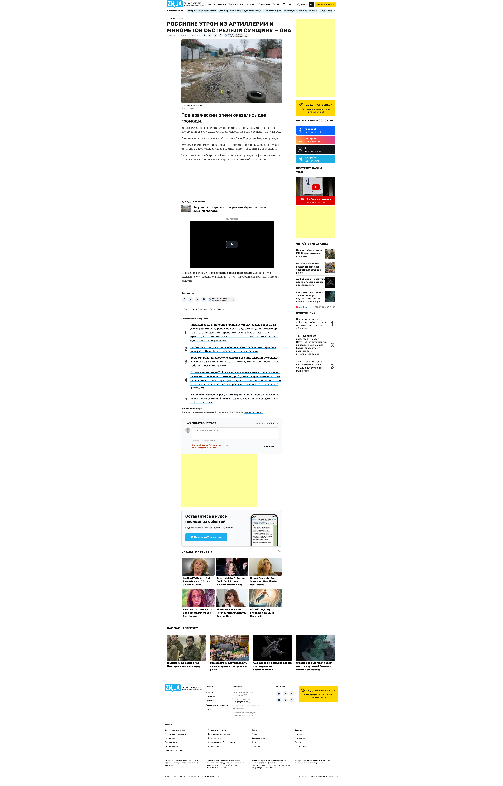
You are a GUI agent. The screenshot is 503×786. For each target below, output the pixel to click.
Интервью (250, 4)
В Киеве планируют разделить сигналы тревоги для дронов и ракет (308, 268)
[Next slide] (334, 10)
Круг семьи (300, 738)
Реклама (210, 701)
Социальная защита (217, 730)
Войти (304, 4)
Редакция (210, 696)
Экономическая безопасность (221, 742)
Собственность (301, 746)
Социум (298, 730)
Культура (256, 746)
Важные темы (175, 11)
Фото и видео (235, 4)
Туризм (298, 742)
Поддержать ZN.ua (325, 4)
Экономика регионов (174, 750)
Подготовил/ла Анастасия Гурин (203, 308)
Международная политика (177, 734)
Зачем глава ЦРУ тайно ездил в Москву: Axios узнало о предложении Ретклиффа (309, 366)
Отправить (269, 446)
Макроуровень (171, 738)
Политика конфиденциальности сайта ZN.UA (318, 777)
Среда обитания (259, 738)
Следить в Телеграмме (208, 537)
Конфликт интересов (217, 738)
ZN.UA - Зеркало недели (316, 199)
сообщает (257, 131)
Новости (211, 4)
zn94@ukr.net (238, 709)
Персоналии (213, 746)
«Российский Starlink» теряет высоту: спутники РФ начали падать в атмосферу (309, 297)
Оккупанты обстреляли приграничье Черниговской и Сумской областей (229, 209)
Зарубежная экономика (219, 734)
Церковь (255, 742)
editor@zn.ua (247, 715)
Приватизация (171, 746)
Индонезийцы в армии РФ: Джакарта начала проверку (309, 253)
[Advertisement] (219, 480)
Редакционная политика (217, 705)
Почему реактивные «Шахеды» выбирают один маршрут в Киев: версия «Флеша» (311, 324)
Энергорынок (171, 742)
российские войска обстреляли (231, 272)
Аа (311, 4)
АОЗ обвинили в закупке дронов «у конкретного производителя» (310, 281)
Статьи (222, 4)
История (298, 734)
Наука (254, 730)
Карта (208, 709)
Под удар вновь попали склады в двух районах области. (235, 398)
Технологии (257, 734)
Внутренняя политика (175, 730)
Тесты (275, 4)
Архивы (209, 692)
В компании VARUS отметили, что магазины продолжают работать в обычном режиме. (235, 361)
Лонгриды (264, 4)
